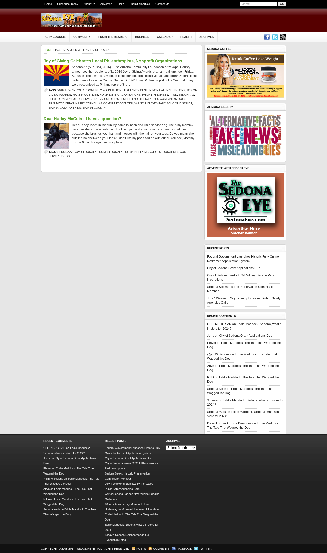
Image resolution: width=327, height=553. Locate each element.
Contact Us (162, 3)
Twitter (205, 548)
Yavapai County (94, 107)
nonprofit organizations (120, 94)
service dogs (92, 98)
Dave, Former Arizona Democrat (229, 423)
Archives (206, 36)
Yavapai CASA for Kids (65, 107)
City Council (55, 36)
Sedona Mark (216, 412)
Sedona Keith (216, 389)
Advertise (106, 3)
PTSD (173, 94)
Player (211, 343)
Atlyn (210, 366)
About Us (89, 3)
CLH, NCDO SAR (219, 324)
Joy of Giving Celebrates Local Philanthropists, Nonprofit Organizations (113, 61)
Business (142, 36)
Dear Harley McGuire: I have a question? (82, 119)
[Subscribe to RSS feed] (283, 37)
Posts (141, 548)
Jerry (210, 335)
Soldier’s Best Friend (121, 98)
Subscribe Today (67, 3)
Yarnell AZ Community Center (109, 103)
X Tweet (212, 400)
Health (186, 36)
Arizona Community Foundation (96, 90)
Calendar (165, 36)
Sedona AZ (186, 94)
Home (48, 3)
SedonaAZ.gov (68, 151)
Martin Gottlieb (85, 94)
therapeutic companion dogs (162, 98)
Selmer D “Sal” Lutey (64, 98)
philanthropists (155, 94)
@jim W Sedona (218, 354)
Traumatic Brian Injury (67, 103)
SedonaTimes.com (172, 151)
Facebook (184, 548)
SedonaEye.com (93, 151)
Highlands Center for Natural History (154, 90)
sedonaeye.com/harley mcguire (132, 151)
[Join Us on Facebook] (267, 37)
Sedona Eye (86, 548)
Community (82, 36)
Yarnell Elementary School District (163, 103)
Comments (161, 548)
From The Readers (112, 36)
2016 (60, 90)
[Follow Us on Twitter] (275, 37)
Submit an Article (140, 3)
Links (121, 3)
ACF (67, 90)
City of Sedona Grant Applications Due (233, 268)
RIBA (210, 377)
